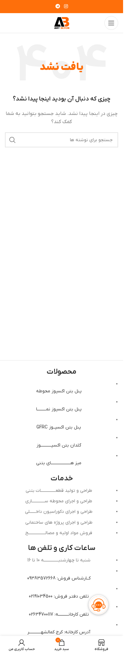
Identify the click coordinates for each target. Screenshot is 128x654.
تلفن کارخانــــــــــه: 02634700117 (59, 614)
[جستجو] (12, 139)
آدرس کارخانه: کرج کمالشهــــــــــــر (58, 632)
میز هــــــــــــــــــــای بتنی (58, 463)
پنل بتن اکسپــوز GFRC (58, 427)
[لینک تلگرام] (57, 6)
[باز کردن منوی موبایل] (111, 23)
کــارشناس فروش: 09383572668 (59, 578)
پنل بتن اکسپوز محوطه (59, 391)
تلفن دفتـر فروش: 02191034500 (59, 596)
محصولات (61, 372)
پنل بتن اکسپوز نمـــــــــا (59, 409)
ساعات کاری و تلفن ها (62, 548)
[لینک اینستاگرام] (66, 6)
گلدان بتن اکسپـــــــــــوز (58, 445)
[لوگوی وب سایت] (61, 23)
